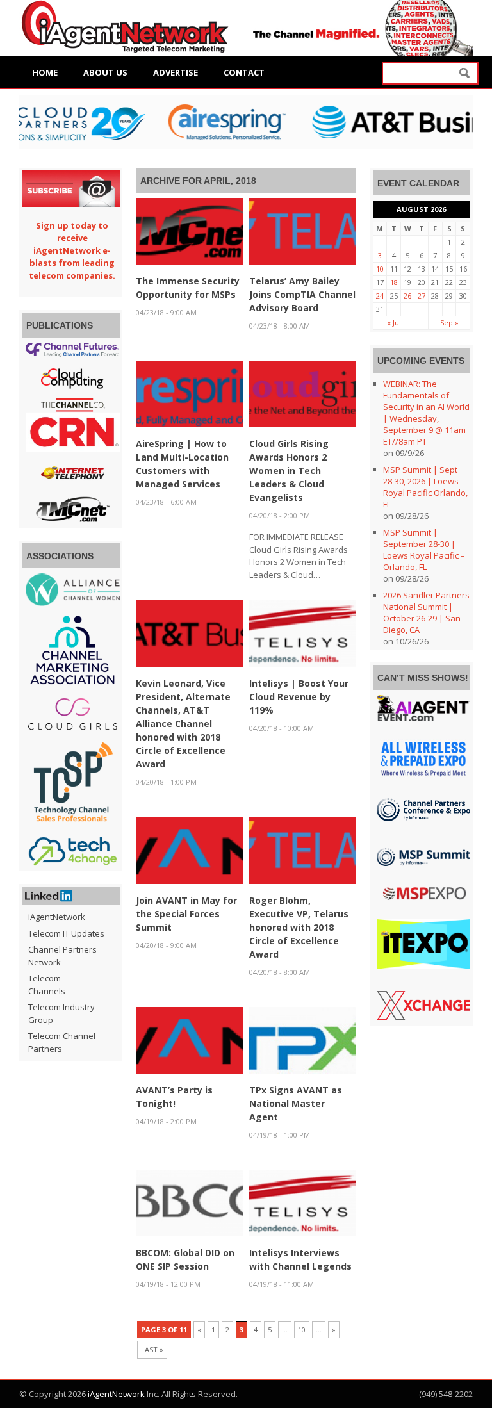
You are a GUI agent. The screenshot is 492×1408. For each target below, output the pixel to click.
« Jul (394, 322)
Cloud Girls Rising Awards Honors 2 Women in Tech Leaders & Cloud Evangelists (289, 470)
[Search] (464, 73)
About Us (105, 72)
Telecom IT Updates (66, 933)
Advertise (175, 72)
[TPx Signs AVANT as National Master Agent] (302, 1039)
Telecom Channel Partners (61, 1042)
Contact (244, 72)
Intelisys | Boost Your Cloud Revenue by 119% (298, 696)
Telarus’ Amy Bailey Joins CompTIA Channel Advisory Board (302, 294)
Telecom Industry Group (61, 1013)
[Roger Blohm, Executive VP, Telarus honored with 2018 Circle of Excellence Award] (302, 849)
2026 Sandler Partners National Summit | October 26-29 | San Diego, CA (426, 612)
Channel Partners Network (62, 956)
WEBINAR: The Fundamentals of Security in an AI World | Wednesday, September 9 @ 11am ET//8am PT (426, 412)
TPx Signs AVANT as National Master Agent (295, 1103)
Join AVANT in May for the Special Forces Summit (186, 913)
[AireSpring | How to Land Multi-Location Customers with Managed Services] (189, 392)
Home (45, 72)
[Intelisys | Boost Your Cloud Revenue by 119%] (302, 633)
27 (421, 295)
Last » (152, 1349)
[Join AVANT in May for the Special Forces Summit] (189, 849)
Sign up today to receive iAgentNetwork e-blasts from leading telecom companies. (72, 250)
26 (407, 295)
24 (380, 295)
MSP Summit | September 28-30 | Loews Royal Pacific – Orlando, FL (424, 550)
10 (302, 1329)
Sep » (449, 322)
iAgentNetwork (49, 916)
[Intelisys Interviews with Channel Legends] (302, 1202)
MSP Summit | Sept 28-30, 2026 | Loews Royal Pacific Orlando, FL (425, 487)
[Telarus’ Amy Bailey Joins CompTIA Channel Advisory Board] (302, 230)
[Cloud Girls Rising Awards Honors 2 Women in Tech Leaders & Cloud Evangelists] (302, 392)
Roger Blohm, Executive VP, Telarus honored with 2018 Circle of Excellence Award (298, 927)
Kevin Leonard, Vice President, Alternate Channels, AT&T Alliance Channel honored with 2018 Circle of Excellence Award (183, 723)
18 (394, 282)
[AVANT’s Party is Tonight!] (189, 1039)
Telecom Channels (46, 984)
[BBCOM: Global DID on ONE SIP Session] (189, 1202)
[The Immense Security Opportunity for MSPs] (189, 230)
